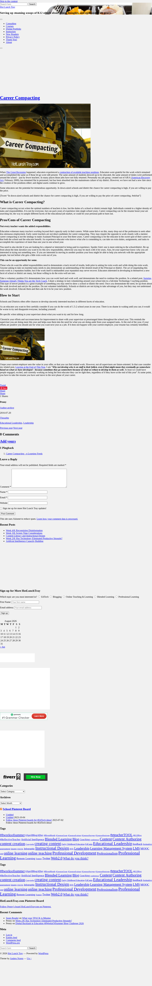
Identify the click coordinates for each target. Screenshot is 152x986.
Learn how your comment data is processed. (57, 519)
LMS (136, 848)
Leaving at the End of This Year (30, 367)
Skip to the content (9, 1)
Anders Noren (16, 958)
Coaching (85, 839)
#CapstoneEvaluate (74, 835)
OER (1, 854)
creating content (48, 843)
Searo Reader (12, 918)
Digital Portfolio (13, 29)
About (9, 42)
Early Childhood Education (73, 844)
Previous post (6, 428)
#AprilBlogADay (34, 835)
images (14, 849)
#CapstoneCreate (61, 835)
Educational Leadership (11, 423)
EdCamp (88, 844)
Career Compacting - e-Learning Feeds (24, 453)
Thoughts (4, 418)
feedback (137, 844)
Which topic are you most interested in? (18, 597)
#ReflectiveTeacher (10, 839)
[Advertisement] (76, 71)
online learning (15, 853)
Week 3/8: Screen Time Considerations (24, 533)
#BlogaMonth (49, 835)
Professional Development (74, 853)
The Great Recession (16, 172)
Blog (75, 839)
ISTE (72, 849)
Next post (17, 428)
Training (39, 859)
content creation (12, 843)
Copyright (30, 844)
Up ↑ (29, 958)
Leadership (28, 423)
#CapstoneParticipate (102, 835)
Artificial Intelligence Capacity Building (24, 541)
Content (106, 839)
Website (3, 503)
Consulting (11, 23)
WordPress (43, 953)
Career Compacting (20, 97)
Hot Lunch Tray (7, 7)
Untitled (10, 814)
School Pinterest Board (17, 809)
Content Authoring (127, 839)
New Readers (12, 34)
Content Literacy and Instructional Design (25, 536)
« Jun (2, 647)
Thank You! (11, 39)
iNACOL (20, 849)
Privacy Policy (13, 37)
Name (3, 492)
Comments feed (13, 940)
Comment (5, 486)
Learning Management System (111, 848)
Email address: (7, 607)
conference (94, 840)
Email (3, 497)
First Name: (5, 602)
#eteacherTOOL (121, 835)
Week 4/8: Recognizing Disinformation (24, 530)
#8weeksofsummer (12, 835)
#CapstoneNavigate (88, 835)
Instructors (11, 31)
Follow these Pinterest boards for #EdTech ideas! (29, 820)
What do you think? (75, 858)
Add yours (8, 441)
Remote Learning (25, 858)
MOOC (144, 848)
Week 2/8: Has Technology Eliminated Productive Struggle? (34, 538)
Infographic (29, 848)
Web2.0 (56, 858)
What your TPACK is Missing (36, 918)
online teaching (40, 853)
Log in (9, 935)
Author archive (7, 407)
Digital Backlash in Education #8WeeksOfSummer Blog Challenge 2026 (49, 923)
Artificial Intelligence (32, 839)
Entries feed (11, 937)
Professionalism (107, 853)
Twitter (46, 858)
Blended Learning (58, 839)
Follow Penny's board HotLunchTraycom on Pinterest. (25, 906)
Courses (10, 26)
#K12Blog (137, 835)
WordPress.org (13, 943)
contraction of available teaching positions (79, 172)
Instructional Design (52, 848)
